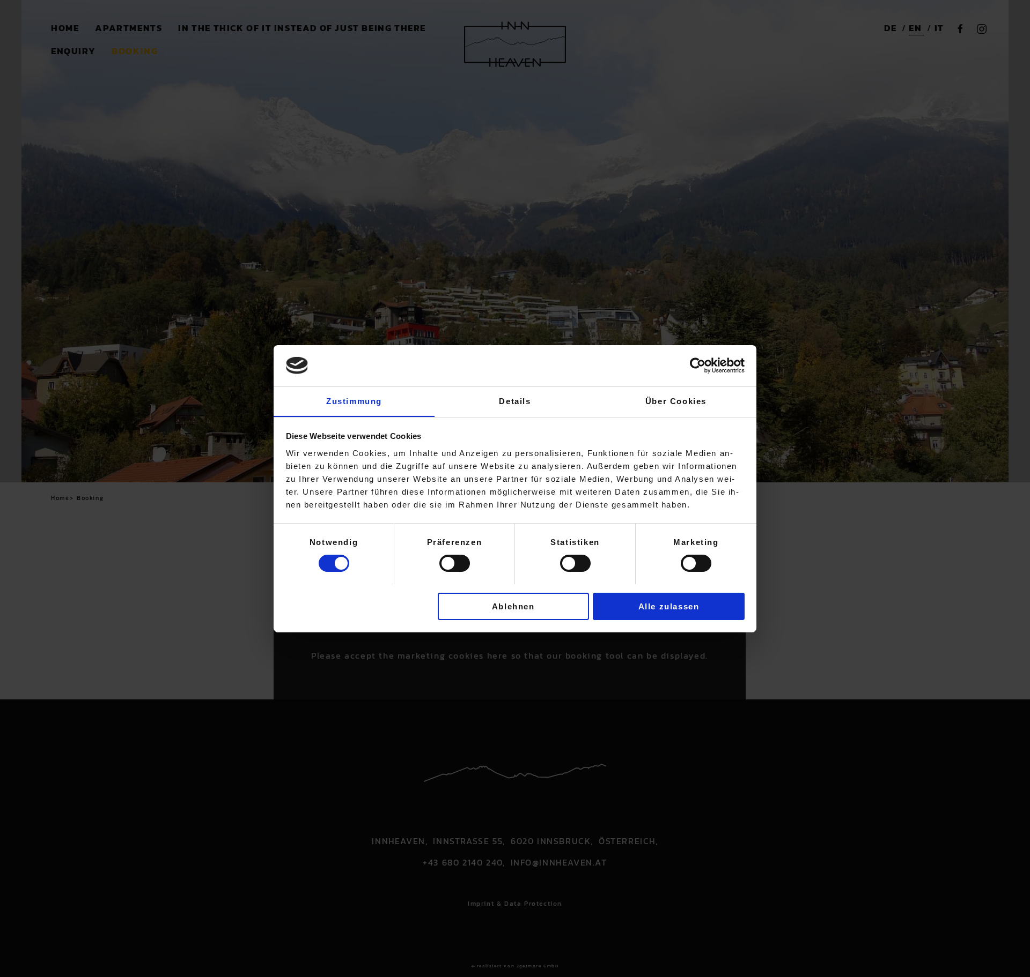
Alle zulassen (669, 605)
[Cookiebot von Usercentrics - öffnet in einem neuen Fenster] (698, 365)
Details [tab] (515, 400)
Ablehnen (513, 605)
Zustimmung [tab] (354, 400)
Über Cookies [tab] (676, 400)
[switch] (454, 563)
